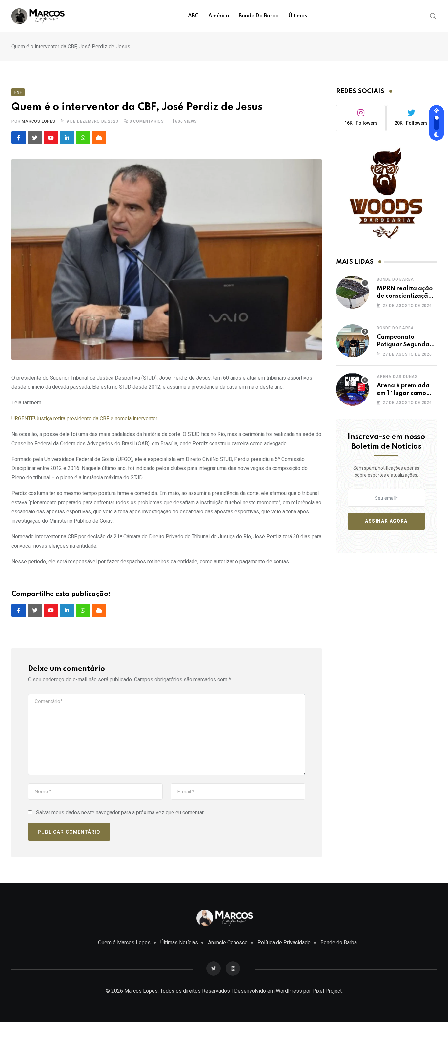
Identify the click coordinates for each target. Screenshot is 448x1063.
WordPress (289, 991)
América (218, 16)
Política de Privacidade (284, 942)
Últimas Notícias (179, 942)
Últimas (298, 16)
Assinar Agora (386, 521)
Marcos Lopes (38, 121)
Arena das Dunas (397, 376)
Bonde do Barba (259, 16)
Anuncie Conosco (228, 942)
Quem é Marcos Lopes (124, 942)
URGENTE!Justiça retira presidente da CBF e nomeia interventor (84, 418)
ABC (193, 16)
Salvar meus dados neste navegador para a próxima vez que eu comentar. (120, 812)
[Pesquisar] (433, 16)
